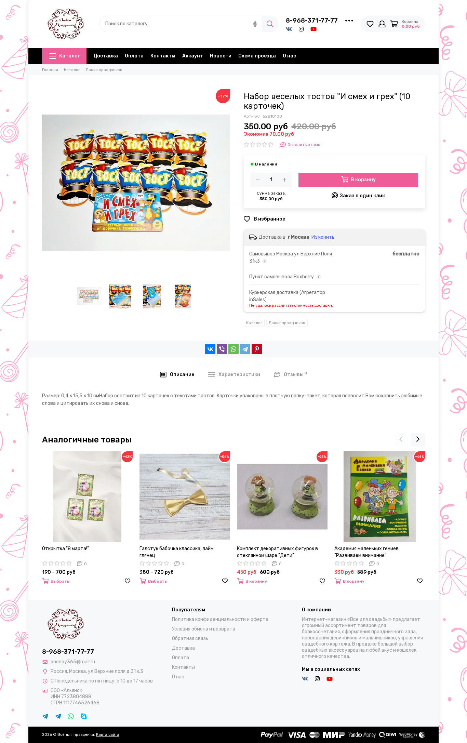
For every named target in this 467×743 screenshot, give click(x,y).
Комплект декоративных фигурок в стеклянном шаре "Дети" (277, 552)
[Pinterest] (257, 349)
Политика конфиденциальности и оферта (220, 619)
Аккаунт (192, 56)
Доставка (105, 56)
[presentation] (401, 440)
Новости (220, 56)
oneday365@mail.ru (73, 662)
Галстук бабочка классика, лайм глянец (176, 552)
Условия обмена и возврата (203, 629)
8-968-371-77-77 (312, 20)
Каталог (69, 56)
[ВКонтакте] (210, 349)
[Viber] (222, 349)
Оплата (134, 56)
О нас (289, 56)
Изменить (322, 237)
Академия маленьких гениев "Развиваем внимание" (366, 552)
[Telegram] (245, 349)
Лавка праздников (287, 322)
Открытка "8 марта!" (65, 549)
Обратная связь (190, 638)
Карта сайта (107, 734)
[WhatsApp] (233, 349)
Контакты (162, 56)
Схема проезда (257, 56)
